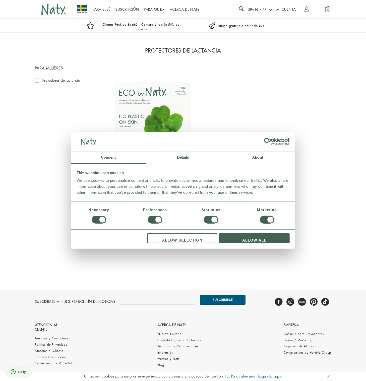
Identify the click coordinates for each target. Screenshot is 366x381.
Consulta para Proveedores (304, 333)
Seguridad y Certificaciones (177, 346)
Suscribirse (223, 299)
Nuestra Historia (169, 333)
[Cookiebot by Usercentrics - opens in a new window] (268, 141)
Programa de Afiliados (300, 346)
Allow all (254, 240)
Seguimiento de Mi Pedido (54, 363)
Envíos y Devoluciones (51, 357)
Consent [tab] (108, 157)
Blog (160, 365)
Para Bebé (101, 9)
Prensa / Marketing (298, 340)
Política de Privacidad (51, 344)
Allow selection (182, 240)
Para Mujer (154, 9)
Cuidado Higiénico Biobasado (179, 340)
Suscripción (127, 9)
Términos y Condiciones (52, 338)
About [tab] (257, 157)
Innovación (165, 352)
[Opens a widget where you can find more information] (18, 372)
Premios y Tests (168, 358)
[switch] (155, 220)
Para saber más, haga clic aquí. (256, 376)
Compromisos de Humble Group (307, 352)
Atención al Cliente (49, 350)
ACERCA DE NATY (185, 9)
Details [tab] (183, 157)
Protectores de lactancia (61, 80)
